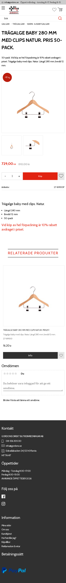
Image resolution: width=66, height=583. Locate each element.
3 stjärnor (10, 373)
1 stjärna (4, 373)
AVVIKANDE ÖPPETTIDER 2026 (17, 478)
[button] (2, 9)
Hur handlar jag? (9, 537)
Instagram (3, 504)
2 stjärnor (7, 373)
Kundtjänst (7, 533)
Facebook (3, 496)
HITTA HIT (6, 455)
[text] (9, 163)
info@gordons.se (9, 2)
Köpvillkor (6, 542)
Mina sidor (6, 525)
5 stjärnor (15, 373)
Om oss (5, 529)
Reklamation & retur (11, 546)
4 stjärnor (13, 373)
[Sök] (60, 18)
